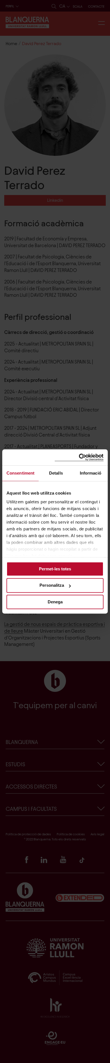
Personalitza (51, 585)
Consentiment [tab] (20, 473)
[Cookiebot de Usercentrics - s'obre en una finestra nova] (79, 457)
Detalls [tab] (56, 473)
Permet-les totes (55, 568)
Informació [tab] (90, 473)
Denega (55, 601)
